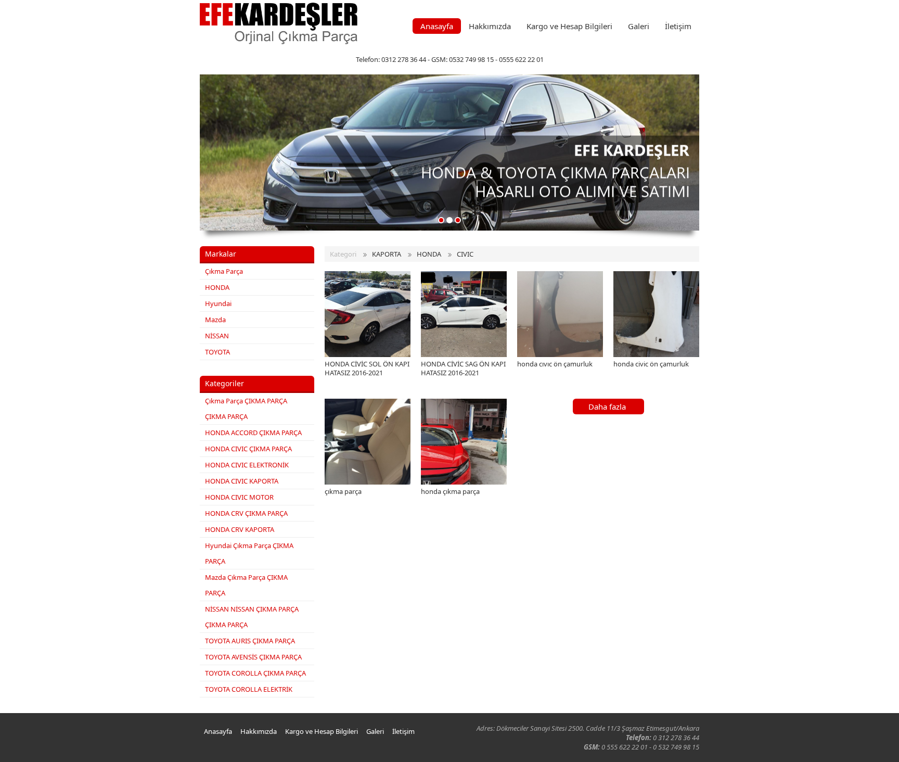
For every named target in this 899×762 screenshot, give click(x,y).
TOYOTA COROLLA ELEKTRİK (248, 689)
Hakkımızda (490, 26)
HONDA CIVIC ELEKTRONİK (247, 464)
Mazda (215, 319)
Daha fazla (607, 406)
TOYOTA (217, 352)
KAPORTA (386, 254)
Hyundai (218, 303)
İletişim (678, 26)
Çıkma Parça (224, 271)
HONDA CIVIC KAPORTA (241, 481)
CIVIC (465, 254)
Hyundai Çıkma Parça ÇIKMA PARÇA (249, 553)
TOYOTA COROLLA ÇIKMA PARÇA (255, 673)
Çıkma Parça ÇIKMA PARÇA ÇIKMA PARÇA (246, 408)
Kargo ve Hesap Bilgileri (569, 26)
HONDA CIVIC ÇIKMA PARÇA (248, 448)
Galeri (638, 26)
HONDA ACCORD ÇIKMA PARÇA (253, 432)
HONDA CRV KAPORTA (239, 529)
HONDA (217, 287)
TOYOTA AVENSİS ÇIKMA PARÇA (253, 657)
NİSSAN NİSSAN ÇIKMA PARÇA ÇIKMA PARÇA (252, 616)
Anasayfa (436, 26)
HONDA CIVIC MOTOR (239, 497)
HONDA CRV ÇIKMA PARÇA (246, 513)
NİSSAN (217, 335)
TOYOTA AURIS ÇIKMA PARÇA (250, 640)
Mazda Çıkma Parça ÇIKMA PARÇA (246, 585)
